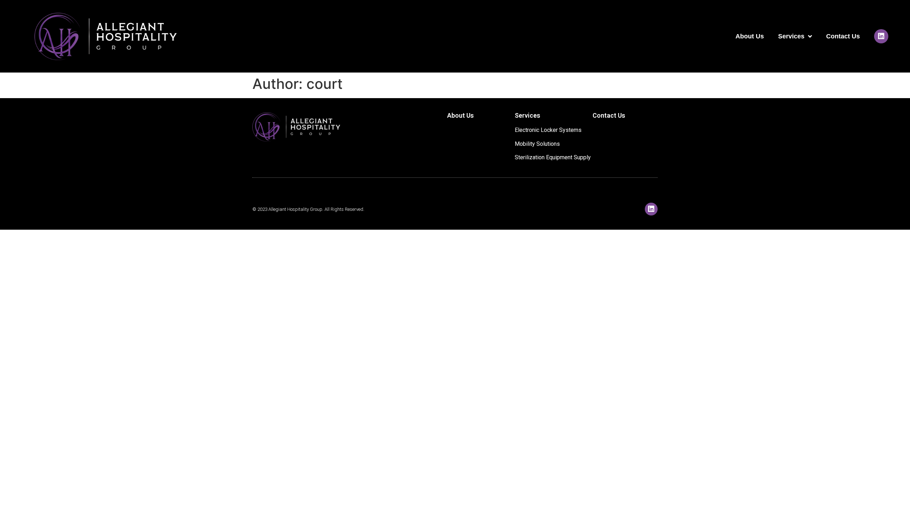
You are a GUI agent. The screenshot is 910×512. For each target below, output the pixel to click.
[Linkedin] (881, 36)
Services (791, 36)
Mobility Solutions (537, 143)
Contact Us (843, 36)
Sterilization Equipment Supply (553, 157)
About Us (749, 36)
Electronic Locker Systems (548, 130)
